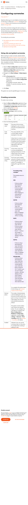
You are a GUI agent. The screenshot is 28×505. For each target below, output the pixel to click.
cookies (9, 412)
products (3, 23)
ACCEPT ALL (5, 419)
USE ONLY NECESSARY (19, 419)
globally (16, 71)
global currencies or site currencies (17, 57)
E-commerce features (10, 6)
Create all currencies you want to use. (12, 43)
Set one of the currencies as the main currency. (14, 45)
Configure (5, 422)
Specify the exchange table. (10, 46)
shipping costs (21, 31)
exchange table (7, 24)
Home (2, 6)
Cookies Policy (4, 415)
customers (16, 21)
